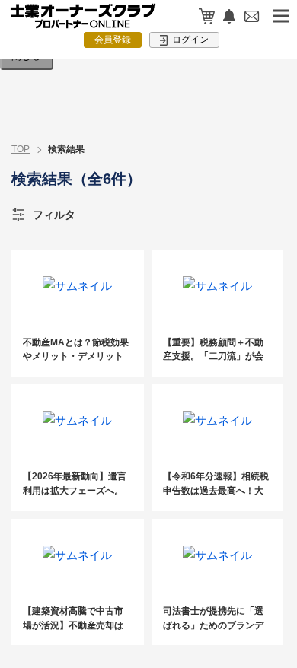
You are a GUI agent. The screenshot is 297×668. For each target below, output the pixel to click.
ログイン (189, 39)
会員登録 (112, 39)
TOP (20, 149)
